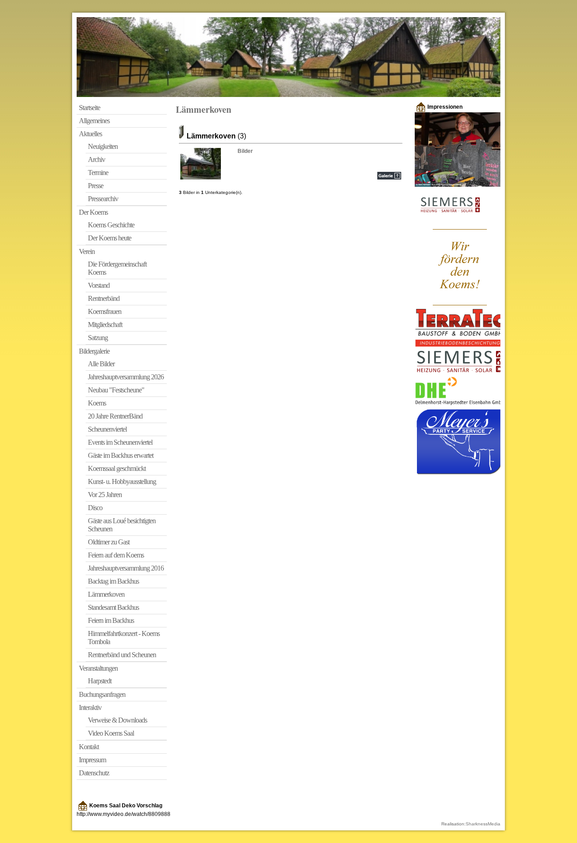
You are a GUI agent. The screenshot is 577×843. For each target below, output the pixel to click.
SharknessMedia (483, 823)
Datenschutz (94, 773)
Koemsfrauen (104, 311)
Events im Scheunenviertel (120, 442)
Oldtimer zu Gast (108, 542)
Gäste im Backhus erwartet (120, 455)
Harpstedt (99, 681)
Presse (95, 185)
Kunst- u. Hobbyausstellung (122, 481)
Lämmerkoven (106, 594)
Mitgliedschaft (105, 324)
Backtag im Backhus (113, 581)
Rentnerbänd (103, 298)
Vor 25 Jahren (105, 494)
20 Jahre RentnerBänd (115, 416)
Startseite (89, 107)
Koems (97, 403)
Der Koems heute (109, 238)
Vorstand (99, 285)
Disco (95, 507)
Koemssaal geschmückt (117, 468)
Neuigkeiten (103, 146)
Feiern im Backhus (111, 620)
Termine (98, 172)
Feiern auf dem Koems (116, 555)
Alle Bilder (101, 364)
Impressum (92, 760)
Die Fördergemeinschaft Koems (117, 268)
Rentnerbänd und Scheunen (122, 655)
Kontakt (89, 747)
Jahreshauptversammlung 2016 (126, 568)
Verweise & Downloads (117, 720)
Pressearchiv (103, 199)
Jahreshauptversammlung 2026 (126, 377)
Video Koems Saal (111, 733)
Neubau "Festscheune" (116, 390)
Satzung (98, 337)
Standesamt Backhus (113, 607)
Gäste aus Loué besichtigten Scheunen (122, 525)
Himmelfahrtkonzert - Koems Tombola (124, 637)
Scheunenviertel (107, 429)
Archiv (96, 159)
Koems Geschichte (111, 225)
